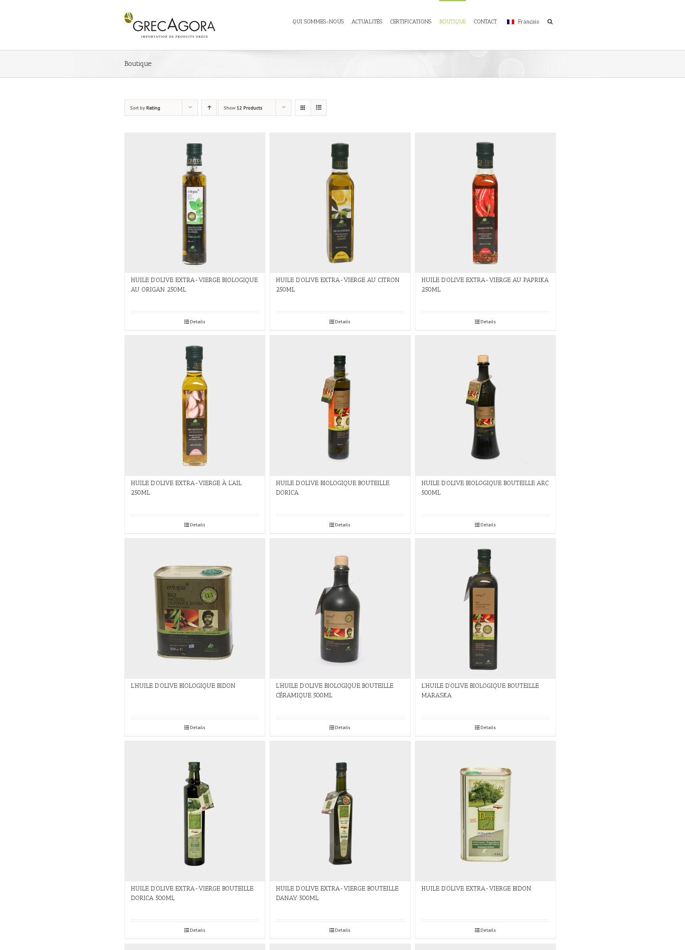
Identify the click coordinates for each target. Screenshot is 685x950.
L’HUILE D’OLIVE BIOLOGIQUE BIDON (183, 685)
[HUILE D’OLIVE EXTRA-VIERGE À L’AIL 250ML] (195, 406)
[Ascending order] (209, 108)
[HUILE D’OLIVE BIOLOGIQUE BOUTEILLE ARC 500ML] (485, 406)
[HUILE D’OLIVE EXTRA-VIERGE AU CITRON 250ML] (340, 203)
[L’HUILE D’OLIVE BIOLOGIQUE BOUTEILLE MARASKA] (485, 609)
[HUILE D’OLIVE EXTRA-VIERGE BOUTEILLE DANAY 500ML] (340, 811)
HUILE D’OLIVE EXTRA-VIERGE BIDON (476, 888)
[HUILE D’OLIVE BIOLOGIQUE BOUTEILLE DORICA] (340, 406)
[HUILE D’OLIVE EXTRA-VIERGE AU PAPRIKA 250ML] (485, 203)
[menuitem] (322, 16)
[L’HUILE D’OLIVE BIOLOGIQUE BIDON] (195, 609)
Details (197, 321)
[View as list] (318, 107)
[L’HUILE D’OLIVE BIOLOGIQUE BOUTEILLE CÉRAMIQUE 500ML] (340, 609)
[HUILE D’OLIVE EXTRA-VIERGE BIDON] (485, 811)
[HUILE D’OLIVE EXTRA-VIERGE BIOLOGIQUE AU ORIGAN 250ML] (195, 203)
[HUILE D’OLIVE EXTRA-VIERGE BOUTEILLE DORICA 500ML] (195, 811)
